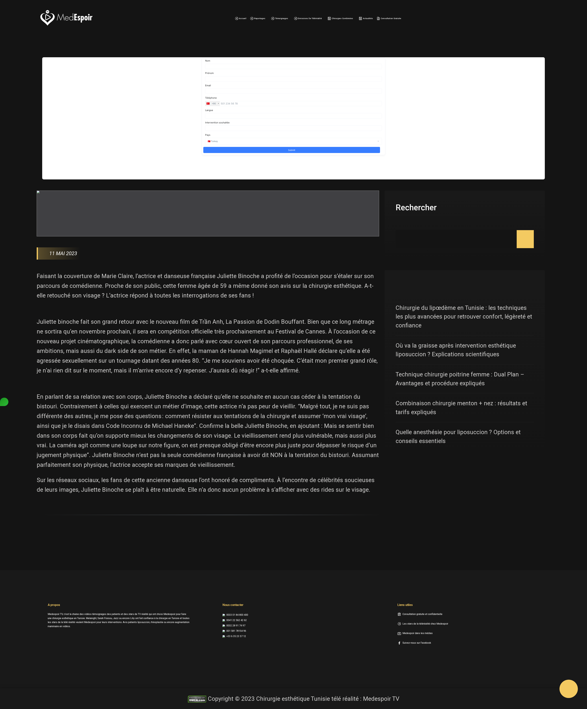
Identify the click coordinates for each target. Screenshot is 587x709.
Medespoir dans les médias (417, 633)
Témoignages (281, 18)
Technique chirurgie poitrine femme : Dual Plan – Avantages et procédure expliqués (460, 379)
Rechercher (416, 207)
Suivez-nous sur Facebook (416, 642)
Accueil (242, 18)
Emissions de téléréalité (309, 18)
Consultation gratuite (390, 18)
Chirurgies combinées (342, 18)
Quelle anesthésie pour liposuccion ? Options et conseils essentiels (458, 436)
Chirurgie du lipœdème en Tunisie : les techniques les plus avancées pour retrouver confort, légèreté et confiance (464, 316)
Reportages (259, 18)
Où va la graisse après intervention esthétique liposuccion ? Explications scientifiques (456, 350)
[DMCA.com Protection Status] (197, 698)
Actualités (367, 18)
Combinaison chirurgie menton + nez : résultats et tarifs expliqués (461, 408)
